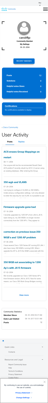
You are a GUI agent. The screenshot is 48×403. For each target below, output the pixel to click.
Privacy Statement (22, 393)
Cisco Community (10, 127)
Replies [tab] (21, 142)
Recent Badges (24, 61)
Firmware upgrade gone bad (20, 207)
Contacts (11, 352)
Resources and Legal (14, 360)
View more (24, 295)
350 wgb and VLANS (15, 182)
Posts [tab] (9, 142)
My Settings (24, 44)
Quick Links (9, 347)
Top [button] (3, 341)
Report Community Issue (17, 364)
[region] (24, 390)
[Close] (44, 382)
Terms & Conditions (15, 371)
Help (10, 368)
